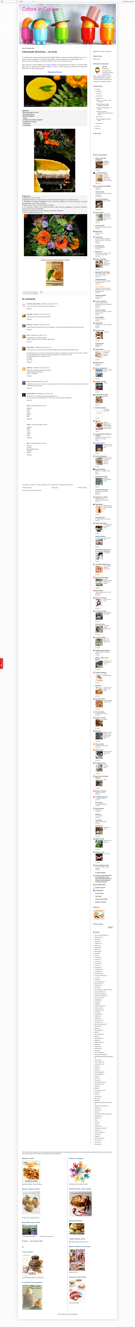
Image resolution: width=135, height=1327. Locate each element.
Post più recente (27, 487)
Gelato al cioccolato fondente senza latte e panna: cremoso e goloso (107, 177)
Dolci (96, 988)
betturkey (29, 445)
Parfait (96, 1068)
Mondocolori (98, 1038)
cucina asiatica (99, 981)
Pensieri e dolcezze (100, 791)
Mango (96, 1028)
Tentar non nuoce (100, 443)
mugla (28, 415)
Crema (96, 979)
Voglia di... (98, 421)
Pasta (96, 1070)
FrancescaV (98, 251)
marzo (98, 96)
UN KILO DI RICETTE (101, 368)
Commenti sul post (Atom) (34, 490)
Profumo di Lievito (100, 718)
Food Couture (99, 802)
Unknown (29, 367)
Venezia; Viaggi (99, 1132)
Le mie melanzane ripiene (106, 766)
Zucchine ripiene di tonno (101, 713)
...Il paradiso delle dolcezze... (103, 564)
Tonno (96, 1122)
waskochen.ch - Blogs (101, 497)
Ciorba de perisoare (100, 318)
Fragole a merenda (100, 902)
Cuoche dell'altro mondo (102, 865)
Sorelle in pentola (100, 536)
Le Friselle (105, 332)
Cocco (96, 977)
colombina (30, 314)
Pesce (96, 1078)
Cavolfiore (97, 971)
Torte (96, 1124)
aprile (98, 93)
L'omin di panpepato (101, 456)
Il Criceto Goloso (100, 712)
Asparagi (97, 947)
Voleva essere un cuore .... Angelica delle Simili (103, 104)
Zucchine (97, 1144)
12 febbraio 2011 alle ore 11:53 (41, 324)
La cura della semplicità (100, 804)
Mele (96, 1032)
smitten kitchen (99, 192)
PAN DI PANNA (99, 317)
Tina (106, 66)
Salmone (97, 1110)
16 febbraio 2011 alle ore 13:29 (44, 393)
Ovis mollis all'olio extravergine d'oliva (107, 526)
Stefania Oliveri (31, 393)
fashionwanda (99, 890)
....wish (105, 383)
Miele (96, 1036)
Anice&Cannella (99, 330)
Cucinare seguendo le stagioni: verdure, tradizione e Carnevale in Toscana (103, 240)
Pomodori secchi (99, 1090)
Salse (96, 1112)
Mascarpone (98, 1030)
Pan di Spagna (99, 1052)
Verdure (97, 1134)
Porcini (96, 1092)
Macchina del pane (100, 1024)
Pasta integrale (99, 1072)
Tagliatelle (97, 1116)
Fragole (97, 1002)
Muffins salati (98, 1042)
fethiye (28, 410)
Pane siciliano (98, 1064)
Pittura (96, 1086)
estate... (105, 779)
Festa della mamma (100, 996)
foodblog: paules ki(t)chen (102, 650)
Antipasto (97, 943)
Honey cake (98, 187)
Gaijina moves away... (100, 792)
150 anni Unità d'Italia (100, 935)
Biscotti (97, 953)
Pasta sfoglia (98, 1074)
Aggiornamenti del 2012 (100, 821)
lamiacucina (98, 231)
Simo (28, 335)
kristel (28, 381)
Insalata (97, 1018)
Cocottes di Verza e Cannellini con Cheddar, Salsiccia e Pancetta (107, 460)
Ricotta (96, 1108)
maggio (98, 91)
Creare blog (98, 820)
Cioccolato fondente (100, 975)
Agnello (97, 939)
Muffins (97, 1040)
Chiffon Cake (98, 364)
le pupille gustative (100, 763)
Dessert (97, 985)
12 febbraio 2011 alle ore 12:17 (38, 335)
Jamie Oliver (98, 1020)
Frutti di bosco (98, 1010)
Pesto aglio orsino (99, 1082)
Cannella (97, 957)
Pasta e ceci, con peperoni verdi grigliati (107, 689)
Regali (96, 1100)
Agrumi (97, 941)
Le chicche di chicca (101, 611)
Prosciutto (97, 1096)
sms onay (29, 450)
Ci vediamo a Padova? (100, 798)
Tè (95, 1120)
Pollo (96, 1088)
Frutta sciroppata (99, 1006)
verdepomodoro (99, 246)
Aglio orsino (98, 937)
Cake (96, 955)
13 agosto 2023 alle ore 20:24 (38, 405)
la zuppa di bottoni (100, 872)
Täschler (97, 1118)
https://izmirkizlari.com (33, 449)
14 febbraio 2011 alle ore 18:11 (41, 367)
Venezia (97, 1130)
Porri (96, 1094)
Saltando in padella (100, 295)
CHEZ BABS (98, 323)
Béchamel (97, 951)
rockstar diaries (99, 808)
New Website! (98, 810)
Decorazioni (98, 983)
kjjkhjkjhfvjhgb (98, 345)
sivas (28, 411)
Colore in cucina (99, 852)
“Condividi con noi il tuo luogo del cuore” (107, 662)
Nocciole (97, 1046)
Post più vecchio (82, 487)
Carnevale (97, 963)
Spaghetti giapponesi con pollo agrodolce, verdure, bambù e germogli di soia (107, 425)
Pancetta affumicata (100, 1054)
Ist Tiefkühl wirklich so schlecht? (103, 519)
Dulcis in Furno (99, 362)
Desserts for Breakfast (101, 577)
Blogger (75, 1314)
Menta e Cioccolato (100, 259)
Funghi (96, 1012)
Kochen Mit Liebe (100, 517)
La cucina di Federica (101, 173)
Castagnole (98, 969)
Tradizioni (97, 1126)
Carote (96, 965)
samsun (29, 413)
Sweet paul (98, 896)
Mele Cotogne (98, 1034)
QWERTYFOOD (99, 839)
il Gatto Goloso (99, 349)
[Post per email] (41, 292)
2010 (96, 126)
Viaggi (96, 1136)
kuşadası (29, 408)
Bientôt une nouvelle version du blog (107, 480)
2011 (96, 89)
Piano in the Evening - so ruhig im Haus (106, 640)
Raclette (105, 396)
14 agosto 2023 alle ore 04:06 (39, 424)
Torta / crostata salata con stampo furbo (107, 567)
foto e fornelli (99, 590)
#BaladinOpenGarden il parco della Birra (107, 507)
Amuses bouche (99, 225)
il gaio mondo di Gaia (101, 523)
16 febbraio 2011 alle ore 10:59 (39, 381)
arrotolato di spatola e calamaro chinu (107, 627)
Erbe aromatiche (99, 992)
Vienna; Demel (99, 1138)
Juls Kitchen (98, 237)
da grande (98, 731)
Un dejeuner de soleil (101, 476)
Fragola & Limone (100, 887)
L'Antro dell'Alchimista (101, 199)
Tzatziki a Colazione (100, 672)
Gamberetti (98, 1014)
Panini (96, 1066)
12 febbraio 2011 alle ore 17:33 (42, 347)
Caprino (97, 959)
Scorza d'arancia (100, 624)
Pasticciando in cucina (101, 394)
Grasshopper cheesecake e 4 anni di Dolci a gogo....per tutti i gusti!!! (107, 216)
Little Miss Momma (100, 279)
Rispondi (29, 308)
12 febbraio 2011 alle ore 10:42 (41, 314)
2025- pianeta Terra (100, 247)
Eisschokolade (106, 200)
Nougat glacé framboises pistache (103, 227)
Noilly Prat (97, 1048)
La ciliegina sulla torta (101, 796)
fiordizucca (98, 685)
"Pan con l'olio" (99, 744)
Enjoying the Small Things (102, 272)
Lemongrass (98, 1022)
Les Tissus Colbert (100, 637)
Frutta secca (98, 1008)
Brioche (105, 719)
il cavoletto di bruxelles (101, 489)
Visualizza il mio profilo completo (102, 81)
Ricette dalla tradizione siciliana (103, 1102)
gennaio (98, 123)
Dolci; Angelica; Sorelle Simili (102, 989)
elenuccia (29, 324)
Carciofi (97, 961)
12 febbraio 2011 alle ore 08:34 (49, 304)
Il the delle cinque (100, 699)
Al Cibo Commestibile (101, 899)
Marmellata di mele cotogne (101, 745)
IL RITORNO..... (107, 552)
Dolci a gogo (30, 347)
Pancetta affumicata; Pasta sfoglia (104, 1056)
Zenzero (97, 1142)
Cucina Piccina (99, 343)
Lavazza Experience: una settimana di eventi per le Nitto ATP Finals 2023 (103, 304)
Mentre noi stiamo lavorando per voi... (107, 753)
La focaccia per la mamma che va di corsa (107, 446)
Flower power (98, 998)
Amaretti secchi (99, 297)
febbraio (98, 98)
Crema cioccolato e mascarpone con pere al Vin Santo (104, 113)
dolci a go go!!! (99, 212)
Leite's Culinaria (99, 286)
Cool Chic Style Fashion (33, 304)
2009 (96, 128)
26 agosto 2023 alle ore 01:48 (38, 443)
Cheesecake (35, 293)
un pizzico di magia (100, 381)
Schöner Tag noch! (100, 408)
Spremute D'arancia (101, 598)
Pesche (97, 1080)
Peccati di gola (99, 893)
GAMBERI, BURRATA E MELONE (106, 163)
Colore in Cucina (40, 9)
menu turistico (99, 750)
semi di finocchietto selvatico (102, 1114)
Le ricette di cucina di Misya (103, 186)
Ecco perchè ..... (107, 853)
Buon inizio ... (99, 116)
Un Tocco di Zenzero (101, 301)
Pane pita (97, 1060)
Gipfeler (97, 1016)
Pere (96, 1076)
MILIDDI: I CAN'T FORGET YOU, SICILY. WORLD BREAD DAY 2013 (107, 735)
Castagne (97, 967)
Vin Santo (97, 1140)
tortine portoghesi (51, 64)
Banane (97, 949)
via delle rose (99, 826)
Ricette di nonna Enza (101, 1106)
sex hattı (29, 447)
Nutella (97, 1050)
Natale (96, 1044)
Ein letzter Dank (99, 232)
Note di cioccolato (100, 310)
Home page (54, 487)
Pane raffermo (98, 1062)
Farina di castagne (100, 994)
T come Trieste (99, 815)
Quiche (97, 1098)
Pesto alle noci (99, 1084)
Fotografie (97, 1000)
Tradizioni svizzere (100, 1128)
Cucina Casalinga (100, 469)
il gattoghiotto (99, 504)
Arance (29, 293)
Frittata (96, 1004)
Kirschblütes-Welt (100, 884)
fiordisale (98, 814)
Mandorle (97, 1026)
